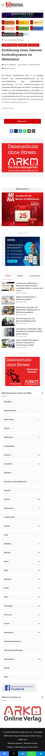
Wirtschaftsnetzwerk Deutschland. (26, 747)
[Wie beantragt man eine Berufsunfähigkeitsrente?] (8, 321)
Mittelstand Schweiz (30, 743)
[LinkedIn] (20, 131)
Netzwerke (22, 45)
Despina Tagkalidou (9, 65)
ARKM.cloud (22, 739)
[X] (16, 131)
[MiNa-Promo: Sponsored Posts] (22, 15)
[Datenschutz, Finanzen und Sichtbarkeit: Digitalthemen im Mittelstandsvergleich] (8, 310)
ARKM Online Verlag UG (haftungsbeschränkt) (19, 736)
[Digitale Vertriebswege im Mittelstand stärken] (8, 300)
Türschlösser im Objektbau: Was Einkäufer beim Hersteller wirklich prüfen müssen (29, 331)
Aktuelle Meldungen (17, 40)
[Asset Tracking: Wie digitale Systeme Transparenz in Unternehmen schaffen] (8, 343)
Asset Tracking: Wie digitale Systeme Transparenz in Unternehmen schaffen (27, 342)
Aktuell (7, 276)
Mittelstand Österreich (15, 743)
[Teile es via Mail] (29, 131)
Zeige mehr (22, 121)
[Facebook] (11, 131)
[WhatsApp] (24, 131)
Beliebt (20, 276)
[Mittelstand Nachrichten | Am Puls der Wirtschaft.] (14, 5)
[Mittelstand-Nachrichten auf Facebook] (19, 691)
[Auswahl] (3, 6)
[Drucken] (33, 131)
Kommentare (35, 276)
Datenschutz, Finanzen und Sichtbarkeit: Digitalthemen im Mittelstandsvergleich (28, 309)
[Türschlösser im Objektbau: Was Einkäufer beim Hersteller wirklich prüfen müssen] (8, 332)
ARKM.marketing (22, 233)
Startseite (6, 40)
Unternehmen (33, 45)
